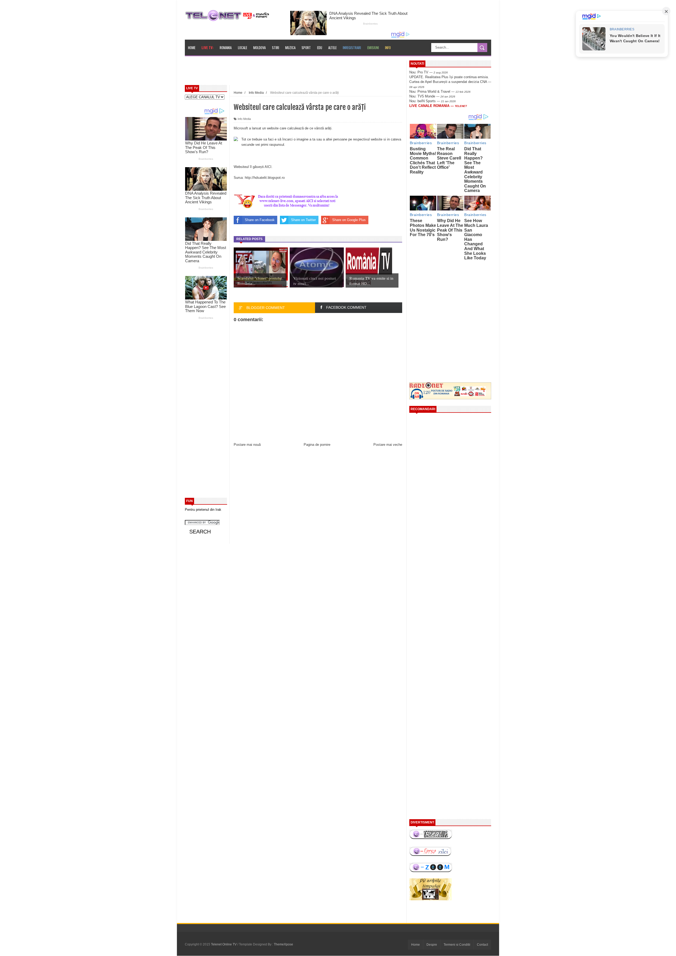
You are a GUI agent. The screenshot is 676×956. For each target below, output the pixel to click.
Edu (319, 47)
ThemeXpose (283, 944)
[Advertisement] (306, 72)
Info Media (244, 118)
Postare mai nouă (247, 445)
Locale (242, 47)
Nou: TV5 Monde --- (432, 96)
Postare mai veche (387, 445)
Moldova (259, 47)
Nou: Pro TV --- (428, 72)
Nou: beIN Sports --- (432, 101)
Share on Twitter (303, 220)
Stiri (275, 47)
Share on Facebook (260, 220)
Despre (431, 944)
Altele (332, 47)
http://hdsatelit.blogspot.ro (265, 178)
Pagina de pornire (317, 445)
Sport (306, 47)
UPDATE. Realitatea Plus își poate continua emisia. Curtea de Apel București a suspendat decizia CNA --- (450, 81)
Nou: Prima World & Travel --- (440, 91)
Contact (482, 944)
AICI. (269, 167)
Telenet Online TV (224, 944)
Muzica (290, 47)
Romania (226, 47)
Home (191, 47)
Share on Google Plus (349, 220)
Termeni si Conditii (457, 944)
